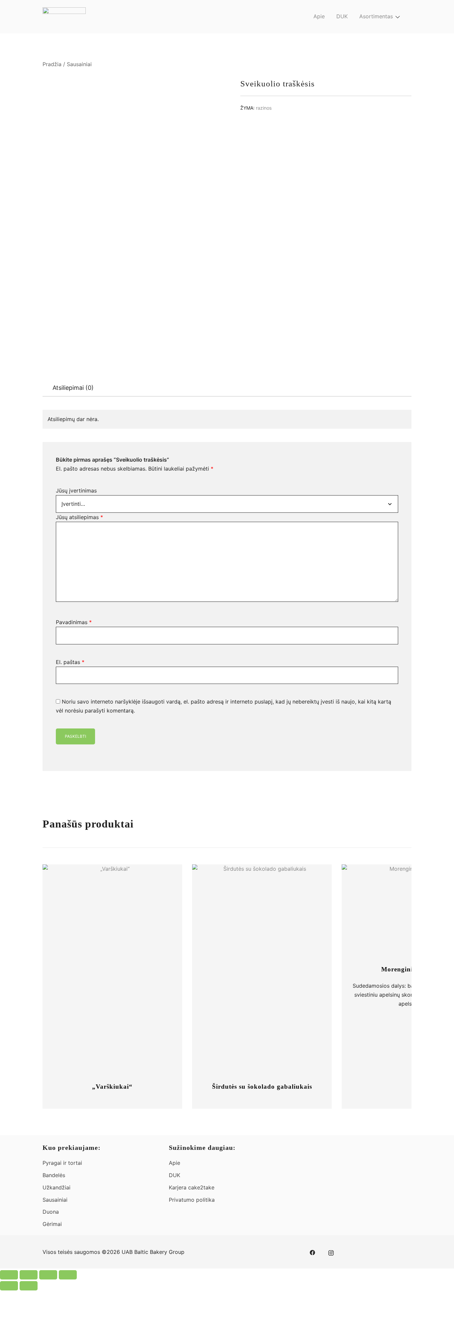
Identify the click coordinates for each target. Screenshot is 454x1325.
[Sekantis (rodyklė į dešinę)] (29, 1285)
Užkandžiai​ (56, 1187)
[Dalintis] (48, 1274)
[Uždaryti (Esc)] (68, 1274)
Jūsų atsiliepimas (79, 517)
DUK (342, 16)
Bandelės (54, 1175)
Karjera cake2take (191, 1187)
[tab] (73, 388)
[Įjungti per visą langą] (29, 1274)
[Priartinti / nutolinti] (9, 1274)
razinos (264, 108)
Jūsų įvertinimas (76, 490)
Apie (319, 16)
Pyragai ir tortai (62, 1162)
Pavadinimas (74, 622)
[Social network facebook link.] (312, 1252)
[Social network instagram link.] (331, 1252)
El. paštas (70, 662)
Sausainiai (79, 64)
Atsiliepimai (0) (73, 387)
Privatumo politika (192, 1199)
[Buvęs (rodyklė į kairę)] (9, 1285)
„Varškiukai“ (112, 1086)
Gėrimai (52, 1224)
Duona (51, 1211)
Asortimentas (376, 16)
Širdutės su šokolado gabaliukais (262, 1086)
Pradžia (52, 64)
